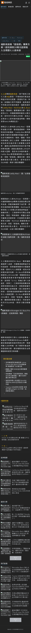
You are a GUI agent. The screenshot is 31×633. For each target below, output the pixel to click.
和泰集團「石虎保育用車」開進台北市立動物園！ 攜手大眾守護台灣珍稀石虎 (17, 376)
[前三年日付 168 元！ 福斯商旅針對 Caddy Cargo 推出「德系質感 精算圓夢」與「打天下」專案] (7, 417)
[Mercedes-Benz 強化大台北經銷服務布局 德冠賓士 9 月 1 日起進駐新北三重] (6, 569)
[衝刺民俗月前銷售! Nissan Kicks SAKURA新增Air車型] (6, 491)
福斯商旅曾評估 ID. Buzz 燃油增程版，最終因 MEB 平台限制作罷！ (21, 425)
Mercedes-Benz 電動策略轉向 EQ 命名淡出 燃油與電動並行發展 (20, 533)
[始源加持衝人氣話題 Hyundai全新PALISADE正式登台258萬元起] (6, 587)
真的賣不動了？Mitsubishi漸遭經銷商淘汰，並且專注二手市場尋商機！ (21, 508)
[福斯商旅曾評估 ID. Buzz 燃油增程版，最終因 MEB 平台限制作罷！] (7, 425)
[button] (29, 2)
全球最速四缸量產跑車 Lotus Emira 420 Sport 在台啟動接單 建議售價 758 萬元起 (16, 364)
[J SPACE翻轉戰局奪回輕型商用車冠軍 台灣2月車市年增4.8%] (6, 542)
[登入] (26, 2)
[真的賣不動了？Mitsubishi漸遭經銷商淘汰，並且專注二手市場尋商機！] (6, 508)
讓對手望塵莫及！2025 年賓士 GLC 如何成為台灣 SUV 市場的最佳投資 (20, 525)
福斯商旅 (4, 38)
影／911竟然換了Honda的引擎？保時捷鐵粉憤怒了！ (21, 516)
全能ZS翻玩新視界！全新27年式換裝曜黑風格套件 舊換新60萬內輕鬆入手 (20, 482)
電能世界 (25, 7)
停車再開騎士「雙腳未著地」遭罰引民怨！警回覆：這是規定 (21, 550)
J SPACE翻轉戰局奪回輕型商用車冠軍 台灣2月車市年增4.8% (21, 542)
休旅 (19, 41)
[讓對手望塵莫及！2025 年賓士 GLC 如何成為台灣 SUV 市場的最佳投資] (6, 525)
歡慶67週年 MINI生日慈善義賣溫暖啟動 (16, 370)
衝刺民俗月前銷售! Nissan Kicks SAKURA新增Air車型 (21, 491)
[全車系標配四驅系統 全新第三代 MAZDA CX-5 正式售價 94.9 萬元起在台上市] (6, 595)
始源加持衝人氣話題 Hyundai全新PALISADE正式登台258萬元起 (16, 382)
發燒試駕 (11, 7)
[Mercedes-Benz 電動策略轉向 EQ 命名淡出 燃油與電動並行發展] (6, 533)
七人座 (13, 41)
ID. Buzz (12, 38)
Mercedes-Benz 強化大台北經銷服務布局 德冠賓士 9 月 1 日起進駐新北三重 (20, 569)
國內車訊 (3, 7)
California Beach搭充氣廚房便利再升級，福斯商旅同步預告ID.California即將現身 (21, 408)
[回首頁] (8, 2)
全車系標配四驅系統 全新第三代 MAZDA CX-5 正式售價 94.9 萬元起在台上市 (20, 595)
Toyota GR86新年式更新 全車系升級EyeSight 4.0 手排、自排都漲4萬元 (16, 389)
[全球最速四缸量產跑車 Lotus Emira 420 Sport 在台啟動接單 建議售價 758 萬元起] (6, 604)
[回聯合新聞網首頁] (2, 2)
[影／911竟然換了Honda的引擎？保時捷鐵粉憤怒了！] (6, 516)
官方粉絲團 (14, 351)
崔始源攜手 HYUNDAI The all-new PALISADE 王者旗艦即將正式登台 (20, 464)
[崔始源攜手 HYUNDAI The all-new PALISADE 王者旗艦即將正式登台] (6, 464)
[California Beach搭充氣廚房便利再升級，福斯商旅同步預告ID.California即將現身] (7, 408)
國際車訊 (18, 7)
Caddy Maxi (5, 41)
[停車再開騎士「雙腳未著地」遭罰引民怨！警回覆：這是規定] (6, 550)
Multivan (20, 38)
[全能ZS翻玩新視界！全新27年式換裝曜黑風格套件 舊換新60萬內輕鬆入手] (6, 482)
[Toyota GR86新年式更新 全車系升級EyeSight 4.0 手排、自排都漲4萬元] (6, 578)
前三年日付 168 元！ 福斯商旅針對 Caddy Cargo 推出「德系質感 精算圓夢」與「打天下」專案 (21, 417)
